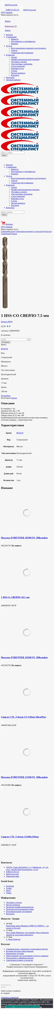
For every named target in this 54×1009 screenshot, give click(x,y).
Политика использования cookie (20, 909)
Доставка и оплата (19, 62)
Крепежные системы (15, 953)
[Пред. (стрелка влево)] (2, 987)
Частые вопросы (18, 73)
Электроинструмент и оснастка (29, 231)
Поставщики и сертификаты (23, 41)
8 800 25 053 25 (12, 872)
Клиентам (10, 55)
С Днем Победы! (13, 939)
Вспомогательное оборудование (20, 951)
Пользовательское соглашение (19, 911)
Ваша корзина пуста (9, 15)
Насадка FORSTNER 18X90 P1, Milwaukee (24, 537)
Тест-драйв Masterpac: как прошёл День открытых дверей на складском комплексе (27, 934)
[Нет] (41, 1007)
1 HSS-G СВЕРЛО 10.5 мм (15, 597)
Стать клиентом (18, 66)
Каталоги (15, 75)
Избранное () (11, 26)
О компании (11, 37)
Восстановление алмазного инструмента (28, 48)
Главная (4, 231)
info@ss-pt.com (11, 5)
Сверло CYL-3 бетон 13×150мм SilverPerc (23, 717)
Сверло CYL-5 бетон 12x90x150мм (20, 836)
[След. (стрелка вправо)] (5, 987)
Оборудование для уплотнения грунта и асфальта (27, 956)
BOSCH (4, 349)
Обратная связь (12, 876)
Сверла (14, 234)
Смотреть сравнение (10, 997)
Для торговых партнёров (21, 64)
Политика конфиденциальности (20, 907)
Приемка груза (17, 68)
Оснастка (47, 231)
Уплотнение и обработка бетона (20, 958)
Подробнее (5, 396)
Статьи (14, 71)
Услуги (9, 46)
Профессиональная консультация (25, 59)
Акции (14, 57)
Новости (14, 39)
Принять (9, 1007)
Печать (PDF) (7, 322)
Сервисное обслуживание (22, 53)
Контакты (10, 77)
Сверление (5, 234)
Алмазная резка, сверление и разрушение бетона (27, 949)
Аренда (14, 50)
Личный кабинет (13, 80)
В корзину (6, 342)
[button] (2, 543)
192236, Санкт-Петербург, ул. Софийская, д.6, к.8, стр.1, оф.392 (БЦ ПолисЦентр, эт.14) (27, 868)
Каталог (9, 35)
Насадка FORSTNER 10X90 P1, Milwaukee (24, 657)
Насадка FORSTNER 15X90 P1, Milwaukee (24, 777)
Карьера (14, 44)
